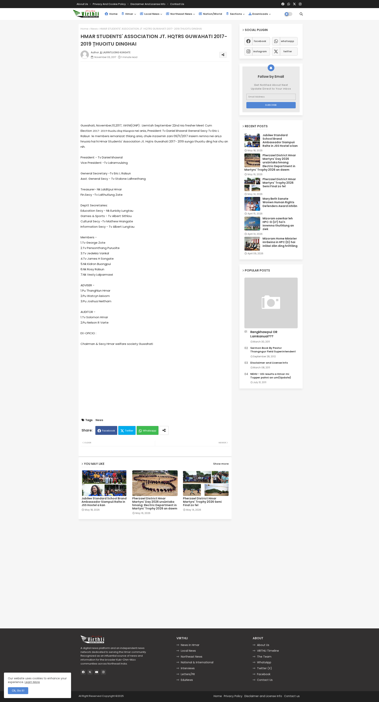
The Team (264, 657)
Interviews (188, 668)
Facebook (108, 430)
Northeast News (181, 14)
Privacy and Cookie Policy (109, 4)
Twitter (129, 430)
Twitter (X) (264, 668)
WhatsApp (264, 662)
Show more (221, 464)
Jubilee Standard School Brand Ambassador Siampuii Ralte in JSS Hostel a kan (104, 502)
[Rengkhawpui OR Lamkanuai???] (271, 303)
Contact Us (265, 680)
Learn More (32, 682)
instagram (260, 51)
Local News (151, 14)
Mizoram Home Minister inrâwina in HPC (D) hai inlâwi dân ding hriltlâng (280, 242)
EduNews (187, 680)
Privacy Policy (233, 696)
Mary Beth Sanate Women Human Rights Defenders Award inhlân (280, 202)
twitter (287, 51)
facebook (260, 41)
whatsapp (287, 41)
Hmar (129, 14)
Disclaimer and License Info (148, 4)
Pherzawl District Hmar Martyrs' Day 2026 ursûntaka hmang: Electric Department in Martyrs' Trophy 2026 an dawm (154, 503)
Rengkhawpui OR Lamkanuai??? (263, 334)
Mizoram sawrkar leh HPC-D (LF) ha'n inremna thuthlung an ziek (278, 224)
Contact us (177, 4)
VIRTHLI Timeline (268, 651)
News (94, 29)
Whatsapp (149, 430)
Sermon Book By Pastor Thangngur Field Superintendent (273, 349)
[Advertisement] (159, 92)
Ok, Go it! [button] (18, 691)
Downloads (260, 14)
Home (113, 14)
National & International (197, 662)
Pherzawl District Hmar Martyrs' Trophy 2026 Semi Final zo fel (202, 502)
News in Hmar (190, 645)
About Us (83, 4)
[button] (301, 14)
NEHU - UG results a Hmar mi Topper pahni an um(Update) (270, 375)
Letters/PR (188, 674)
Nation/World (212, 14)
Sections (235, 14)
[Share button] (164, 430)
